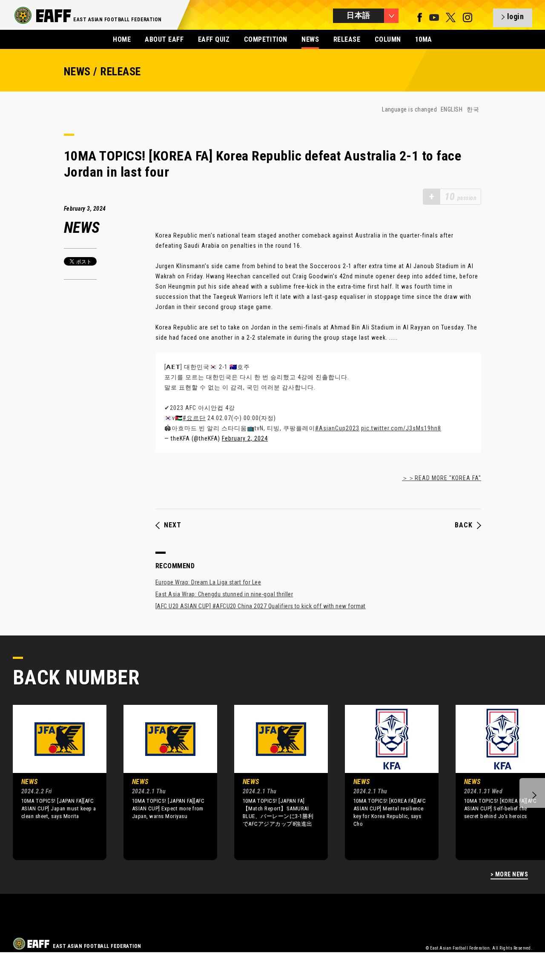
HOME (122, 39)
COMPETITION (265, 39)
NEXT (172, 525)
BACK (464, 525)
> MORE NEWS (509, 874)
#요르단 (194, 418)
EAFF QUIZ (213, 39)
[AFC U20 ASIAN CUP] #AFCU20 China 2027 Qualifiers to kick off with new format (260, 606)
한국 (473, 109)
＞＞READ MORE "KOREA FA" (441, 478)
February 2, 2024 (245, 438)
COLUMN (388, 39)
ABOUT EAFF (164, 39)
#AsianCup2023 (337, 428)
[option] (53, 782)
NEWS (310, 39)
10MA (423, 39)
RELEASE (346, 39)
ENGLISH (451, 109)
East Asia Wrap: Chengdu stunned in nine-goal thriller (224, 594)
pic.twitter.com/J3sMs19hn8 (401, 428)
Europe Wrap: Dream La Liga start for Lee (208, 582)
